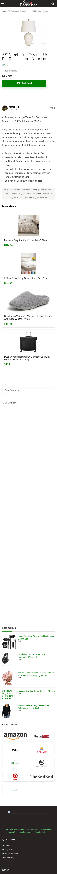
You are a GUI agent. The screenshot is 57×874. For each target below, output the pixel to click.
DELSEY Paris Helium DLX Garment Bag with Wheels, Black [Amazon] (27, 358)
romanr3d (14, 106)
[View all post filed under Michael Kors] (41, 763)
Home (4, 11)
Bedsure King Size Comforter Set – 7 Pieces (26, 240)
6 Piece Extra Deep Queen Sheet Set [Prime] (27, 278)
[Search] (52, 3)
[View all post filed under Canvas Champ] (41, 736)
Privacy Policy (8, 849)
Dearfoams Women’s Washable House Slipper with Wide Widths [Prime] (28, 317)
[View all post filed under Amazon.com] (15, 736)
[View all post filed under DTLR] (15, 750)
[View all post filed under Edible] (41, 750)
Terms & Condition (10, 853)
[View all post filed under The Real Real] (41, 776)
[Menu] (3, 3)
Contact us (6, 845)
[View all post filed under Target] (15, 776)
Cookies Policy (8, 857)
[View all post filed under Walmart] (15, 790)
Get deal (26, 83)
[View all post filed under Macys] (15, 763)
